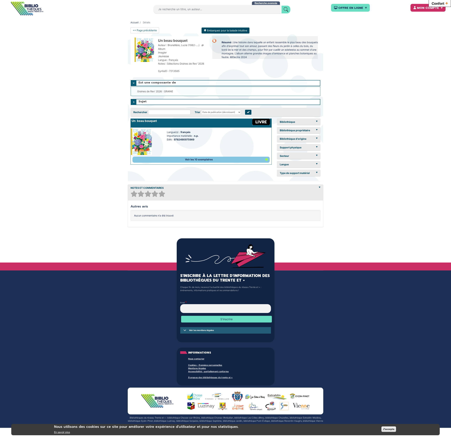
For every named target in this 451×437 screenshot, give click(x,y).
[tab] (225, 83)
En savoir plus (62, 432)
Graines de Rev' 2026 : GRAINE (155, 91)
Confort (440, 3)
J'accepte (388, 429)
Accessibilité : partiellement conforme (208, 371)
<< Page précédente (145, 30)
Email (182, 303)
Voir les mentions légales (201, 330)
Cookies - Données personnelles (205, 365)
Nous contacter (196, 358)
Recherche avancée (266, 3)
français (185, 132)
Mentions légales (197, 368)
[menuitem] (350, 8)
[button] (201, 160)
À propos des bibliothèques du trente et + (210, 377)
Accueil (134, 22)
